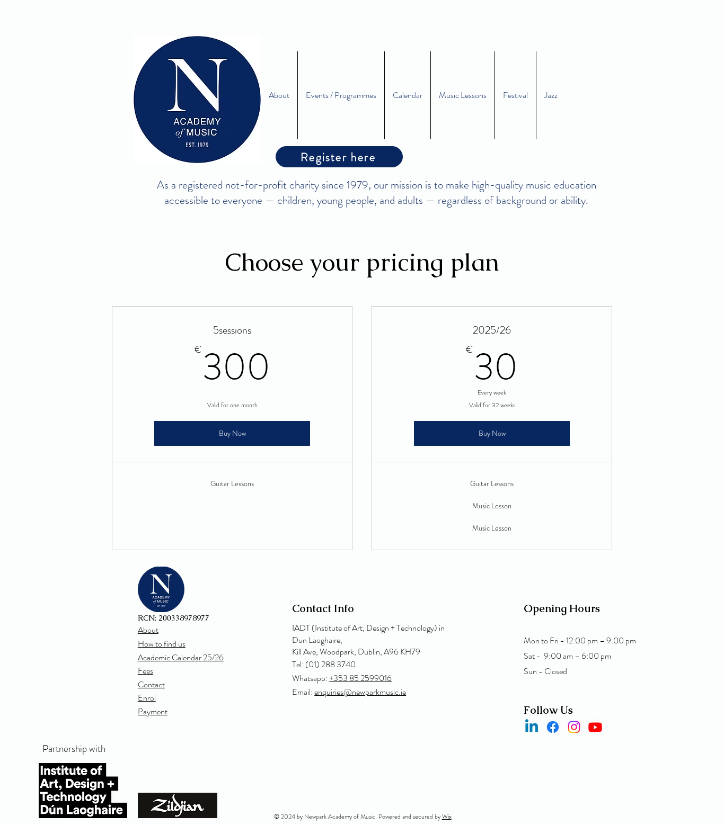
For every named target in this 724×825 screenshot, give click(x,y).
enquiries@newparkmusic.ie (360, 692)
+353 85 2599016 (360, 678)
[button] (462, 95)
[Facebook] (553, 727)
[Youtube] (595, 727)
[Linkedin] (532, 727)
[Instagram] (574, 727)
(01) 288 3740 (330, 664)
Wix (447, 816)
